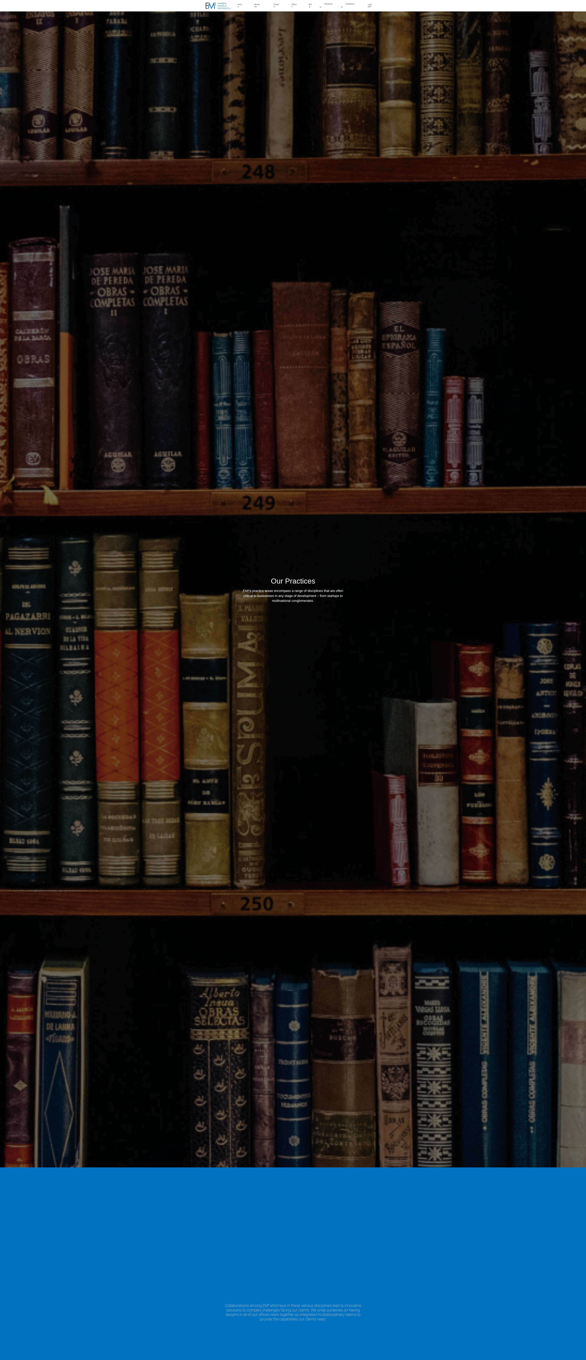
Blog (310, 5)
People (276, 5)
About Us (257, 5)
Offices (294, 5)
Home (240, 5)
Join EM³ (370, 5)
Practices (328, 4)
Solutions (350, 4)
